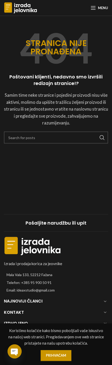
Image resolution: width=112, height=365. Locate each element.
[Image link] (32, 245)
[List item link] (56, 283)
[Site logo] (20, 7)
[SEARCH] (102, 138)
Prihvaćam (56, 355)
